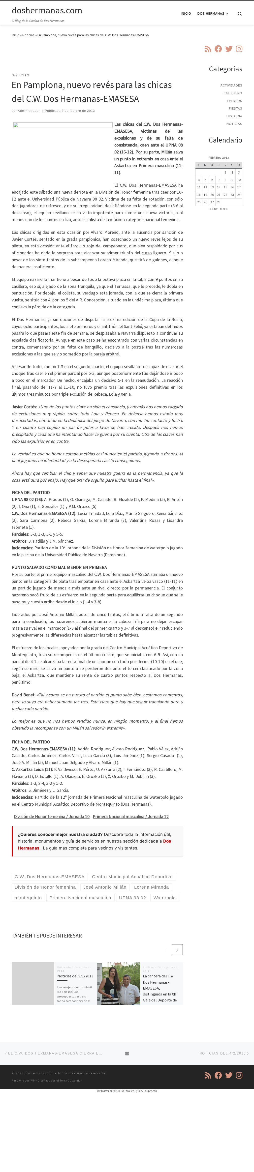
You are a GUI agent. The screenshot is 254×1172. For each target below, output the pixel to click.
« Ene (214, 208)
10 (239, 179)
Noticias (28, 35)
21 (219, 194)
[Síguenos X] (229, 49)
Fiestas (235, 108)
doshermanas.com (39, 1073)
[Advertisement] (102, 58)
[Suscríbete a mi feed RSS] (208, 49)
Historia (234, 116)
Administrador (29, 111)
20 (212, 194)
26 (205, 202)
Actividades (231, 85)
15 (225, 187)
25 (199, 202)
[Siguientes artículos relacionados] (177, 949)
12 (205, 187)
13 (212, 187)
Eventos (234, 100)
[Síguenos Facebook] (218, 49)
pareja (99, 354)
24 (239, 194)
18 (199, 194)
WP (33, 1080)
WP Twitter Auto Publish (110, 1091)
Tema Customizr (71, 1080)
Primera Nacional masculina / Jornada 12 (131, 816)
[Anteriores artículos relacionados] (165, 949)
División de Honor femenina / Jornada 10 (52, 816)
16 (232, 187)
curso (147, 253)
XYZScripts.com (148, 1091)
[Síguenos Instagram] (239, 49)
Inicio (15, 35)
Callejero (232, 93)
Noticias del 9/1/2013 (75, 975)
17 (239, 187)
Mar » (224, 208)
